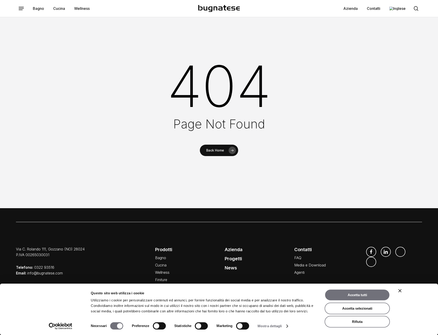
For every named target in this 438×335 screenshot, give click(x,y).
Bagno (160, 257)
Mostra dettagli (270, 326)
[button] (21, 8)
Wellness (162, 272)
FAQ (297, 257)
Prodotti (163, 249)
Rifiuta (357, 322)
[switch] (159, 326)
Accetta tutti (357, 295)
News (231, 268)
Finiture (161, 279)
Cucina (161, 265)
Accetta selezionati (357, 308)
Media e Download (310, 265)
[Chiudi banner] (400, 290)
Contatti (303, 249)
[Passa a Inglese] (397, 8)
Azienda (233, 249)
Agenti (299, 272)
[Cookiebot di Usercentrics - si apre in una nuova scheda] (61, 326)
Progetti (233, 258)
